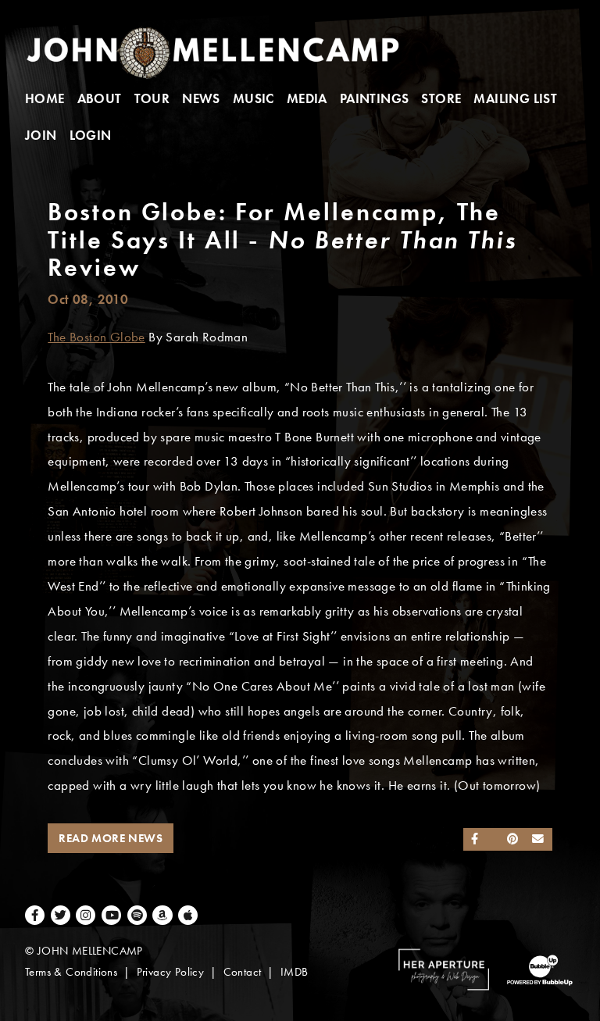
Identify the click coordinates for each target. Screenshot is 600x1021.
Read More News (110, 838)
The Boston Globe (96, 337)
